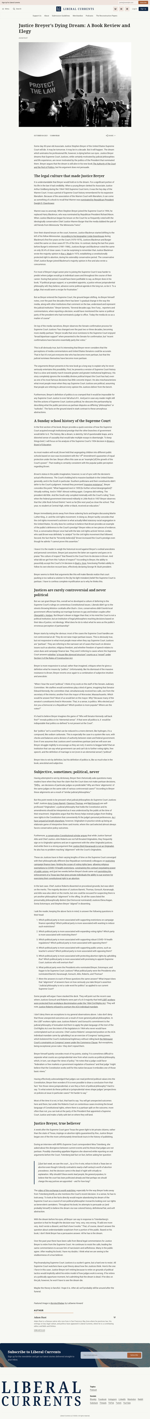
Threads (103, 1403)
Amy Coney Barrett (57, 803)
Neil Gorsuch (94, 803)
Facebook (102, 1399)
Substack (94, 1403)
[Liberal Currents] (41, 1393)
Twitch (118, 1403)
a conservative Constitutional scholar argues (66, 835)
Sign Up (143, 9)
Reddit (140, 1399)
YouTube (127, 1403)
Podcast (93, 1390)
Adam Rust (23, 38)
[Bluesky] (115, 9)
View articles (39, 1330)
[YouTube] (121, 9)
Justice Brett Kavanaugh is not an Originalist (93, 846)
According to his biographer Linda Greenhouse (82, 236)
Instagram (112, 1399)
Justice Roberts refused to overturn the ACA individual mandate (68, 1007)
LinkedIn (122, 1399)
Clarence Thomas (74, 803)
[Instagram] (127, 9)
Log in (134, 9)
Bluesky (93, 1399)
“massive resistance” (93, 484)
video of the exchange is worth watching (56, 1190)
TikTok (111, 1403)
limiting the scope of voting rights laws (74, 864)
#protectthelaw (57, 1303)
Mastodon (132, 1399)
